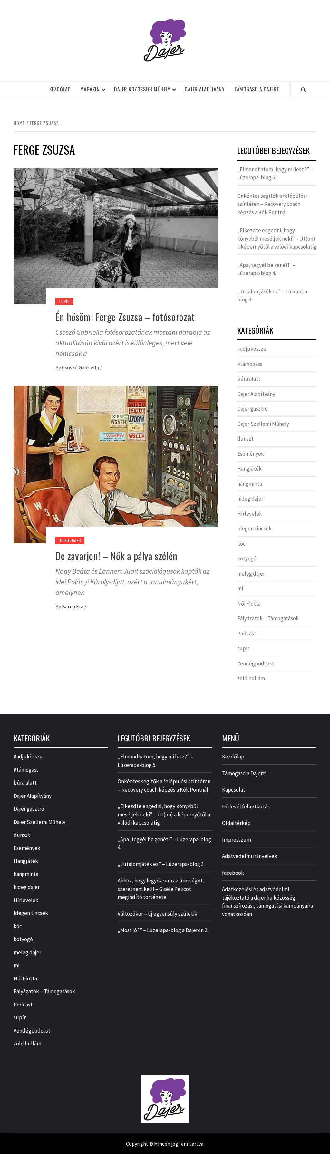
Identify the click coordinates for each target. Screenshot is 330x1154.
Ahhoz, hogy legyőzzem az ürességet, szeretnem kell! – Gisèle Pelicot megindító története (161, 889)
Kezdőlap (60, 89)
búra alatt (248, 378)
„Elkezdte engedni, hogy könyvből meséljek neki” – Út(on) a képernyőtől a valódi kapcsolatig (276, 238)
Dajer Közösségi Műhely (142, 89)
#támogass (249, 363)
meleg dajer (251, 573)
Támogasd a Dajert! (257, 89)
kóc (241, 543)
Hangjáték (249, 468)
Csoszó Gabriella (81, 367)
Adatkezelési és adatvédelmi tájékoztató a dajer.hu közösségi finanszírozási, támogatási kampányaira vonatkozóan (267, 902)
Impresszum (236, 839)
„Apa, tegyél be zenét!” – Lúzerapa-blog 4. (266, 269)
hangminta (249, 483)
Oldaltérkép (236, 822)
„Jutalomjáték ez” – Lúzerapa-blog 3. (273, 295)
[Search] (303, 89)
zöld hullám (251, 678)
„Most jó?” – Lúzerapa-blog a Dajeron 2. (163, 930)
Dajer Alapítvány (205, 89)
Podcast (246, 633)
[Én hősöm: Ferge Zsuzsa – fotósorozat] (116, 236)
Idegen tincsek (254, 528)
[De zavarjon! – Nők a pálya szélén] (116, 464)
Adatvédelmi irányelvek (249, 856)
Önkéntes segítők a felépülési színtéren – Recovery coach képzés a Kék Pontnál (272, 204)
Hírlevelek (249, 513)
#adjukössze (251, 348)
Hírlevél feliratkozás (246, 806)
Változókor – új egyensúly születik (157, 913)
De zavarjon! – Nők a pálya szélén (116, 555)
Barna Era (73, 606)
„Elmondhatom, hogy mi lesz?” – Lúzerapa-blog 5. (275, 173)
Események (250, 453)
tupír (64, 301)
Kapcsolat (233, 789)
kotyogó (247, 558)
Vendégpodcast (255, 663)
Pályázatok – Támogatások (268, 618)
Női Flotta (249, 603)
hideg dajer (70, 540)
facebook (233, 872)
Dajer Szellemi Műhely (263, 423)
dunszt (245, 438)
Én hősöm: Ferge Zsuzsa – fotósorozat (125, 317)
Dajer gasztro (252, 408)
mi (240, 588)
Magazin (90, 89)
